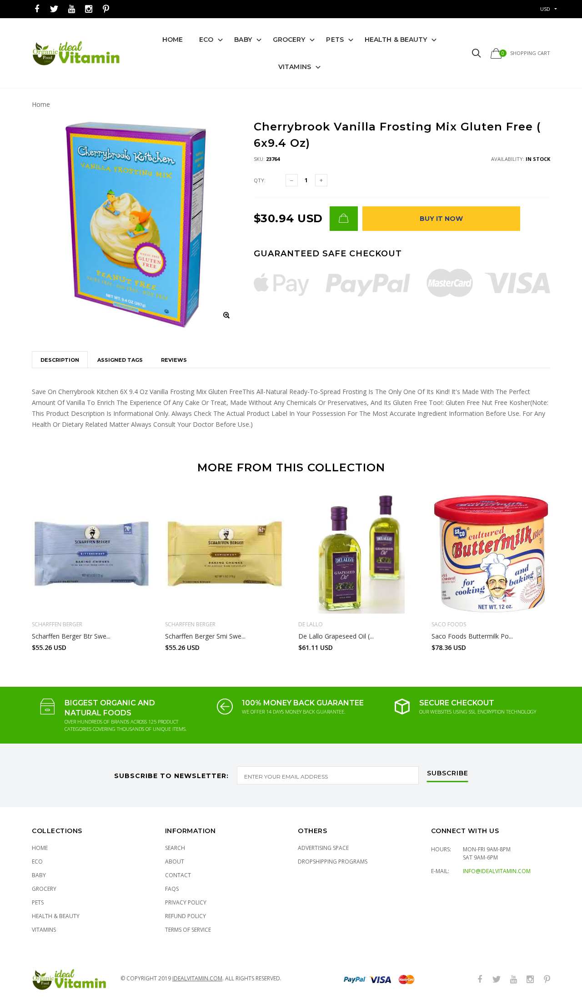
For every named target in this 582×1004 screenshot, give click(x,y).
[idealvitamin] (76, 53)
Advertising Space (323, 848)
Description (59, 360)
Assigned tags (120, 360)
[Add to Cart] (344, 218)
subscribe (447, 773)
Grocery (289, 39)
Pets (334, 39)
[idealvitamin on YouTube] (71, 9)
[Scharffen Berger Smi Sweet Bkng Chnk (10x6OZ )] (225, 554)
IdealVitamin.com (197, 978)
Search (175, 848)
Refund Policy (185, 916)
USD (545, 8)
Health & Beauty (396, 39)
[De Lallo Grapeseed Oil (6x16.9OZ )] (358, 554)
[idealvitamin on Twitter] (54, 9)
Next (570, 569)
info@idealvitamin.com (497, 871)
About (174, 861)
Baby (242, 39)
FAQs (172, 889)
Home (172, 39)
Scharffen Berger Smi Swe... (205, 636)
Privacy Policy (185, 902)
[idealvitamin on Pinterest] (106, 9)
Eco (206, 39)
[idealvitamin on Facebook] (36, 9)
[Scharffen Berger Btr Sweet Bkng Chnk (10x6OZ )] (91, 554)
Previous (12, 569)
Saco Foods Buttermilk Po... (472, 636)
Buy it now (441, 219)
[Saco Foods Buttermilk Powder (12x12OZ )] (491, 554)
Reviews (174, 360)
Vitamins (294, 67)
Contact (178, 875)
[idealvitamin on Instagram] (88, 9)
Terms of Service (188, 930)
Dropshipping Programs (332, 861)
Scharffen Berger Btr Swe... (71, 636)
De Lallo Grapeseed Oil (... (336, 636)
